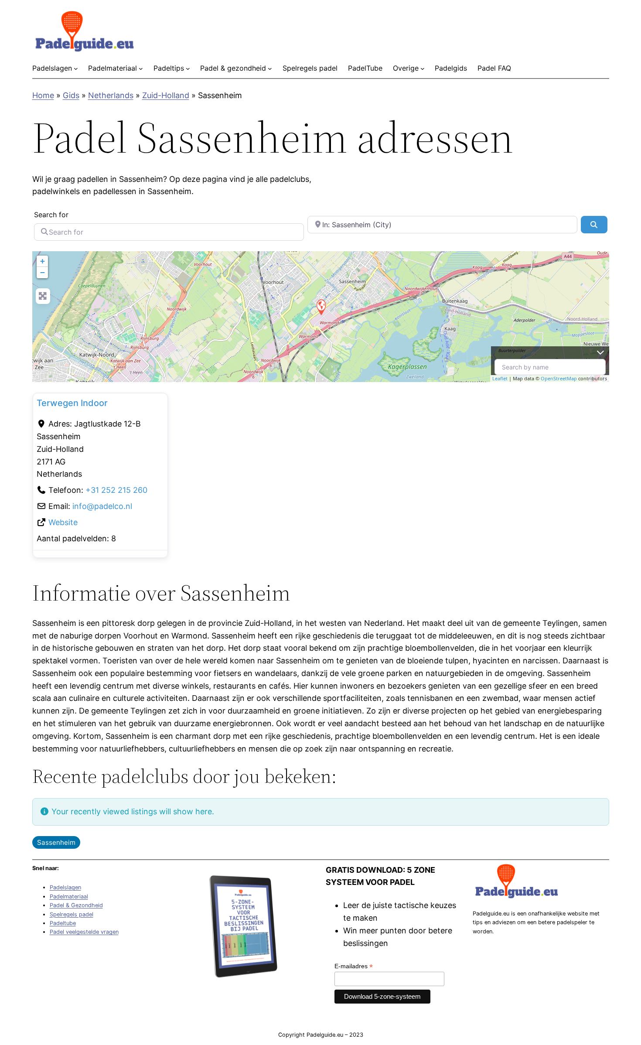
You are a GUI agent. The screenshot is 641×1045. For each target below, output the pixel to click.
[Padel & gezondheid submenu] (270, 68)
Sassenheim (56, 842)
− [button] (42, 272)
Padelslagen (65, 887)
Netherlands (110, 95)
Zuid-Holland (165, 95)
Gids (71, 95)
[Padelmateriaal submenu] (141, 68)
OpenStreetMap (559, 378)
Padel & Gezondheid (76, 905)
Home (43, 95)
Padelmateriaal (69, 896)
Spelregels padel (71, 914)
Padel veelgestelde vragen (84, 932)
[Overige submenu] (422, 68)
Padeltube (63, 923)
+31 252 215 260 (116, 490)
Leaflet (500, 378)
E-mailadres (353, 966)
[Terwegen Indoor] (321, 307)
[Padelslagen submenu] (76, 68)
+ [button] (42, 261)
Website (63, 522)
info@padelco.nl (102, 506)
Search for (51, 214)
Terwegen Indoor (72, 403)
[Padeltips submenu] (188, 68)
